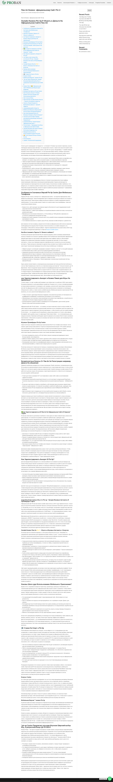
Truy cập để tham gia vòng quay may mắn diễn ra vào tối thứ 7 (85, 26)
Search (89, 10)
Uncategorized (35, 12)
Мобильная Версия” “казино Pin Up (32, 77)
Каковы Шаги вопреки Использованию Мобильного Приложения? (31, 70)
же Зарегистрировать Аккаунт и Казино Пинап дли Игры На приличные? (32, 38)
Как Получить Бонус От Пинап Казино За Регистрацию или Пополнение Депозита (31, 94)
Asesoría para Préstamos (69, 2)
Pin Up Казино (27, 138)
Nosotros (60, 2)
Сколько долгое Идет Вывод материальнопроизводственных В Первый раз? (32, 118)
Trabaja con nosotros (82, 2)
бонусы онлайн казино (52, 229)
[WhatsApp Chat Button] (110, 779)
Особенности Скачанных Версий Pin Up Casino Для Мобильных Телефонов (33, 30)
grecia (23, 12)
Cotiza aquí (91, 2)
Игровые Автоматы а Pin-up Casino (32, 91)
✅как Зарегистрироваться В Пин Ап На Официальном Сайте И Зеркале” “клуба (32, 50)
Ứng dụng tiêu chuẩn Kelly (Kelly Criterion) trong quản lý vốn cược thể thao (85, 37)
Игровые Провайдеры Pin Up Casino (32, 42)
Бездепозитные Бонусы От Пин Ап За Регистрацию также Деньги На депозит (32, 45)
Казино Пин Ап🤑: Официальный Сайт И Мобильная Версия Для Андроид (32, 87)
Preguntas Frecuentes (100, 2)
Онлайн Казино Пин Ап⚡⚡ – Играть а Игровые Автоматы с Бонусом (31, 65)
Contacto (109, 2)
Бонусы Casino (27, 76)
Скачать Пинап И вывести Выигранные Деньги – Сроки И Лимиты (31, 104)
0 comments (41, 12)
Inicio (54, 2)
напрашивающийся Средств (31, 108)
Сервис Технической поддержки (32, 140)
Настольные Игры (28, 98)
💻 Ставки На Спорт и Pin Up (31, 74)
